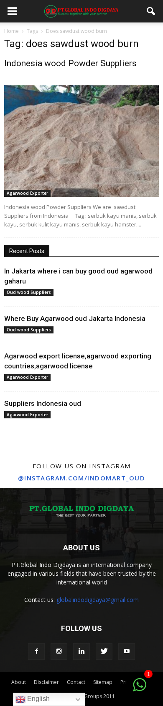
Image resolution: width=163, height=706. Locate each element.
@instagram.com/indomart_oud (81, 478)
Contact (76, 682)
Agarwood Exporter (27, 193)
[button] (151, 11)
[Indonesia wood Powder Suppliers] (81, 141)
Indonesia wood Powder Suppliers (70, 63)
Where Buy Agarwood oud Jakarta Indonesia (74, 318)
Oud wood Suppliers (29, 292)
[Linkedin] (81, 651)
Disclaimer (46, 682)
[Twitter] (104, 651)
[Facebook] (36, 651)
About (18, 682)
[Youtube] (126, 651)
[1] (139, 689)
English (37, 698)
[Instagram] (59, 651)
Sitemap (102, 682)
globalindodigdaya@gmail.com (97, 600)
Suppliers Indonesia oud (42, 403)
